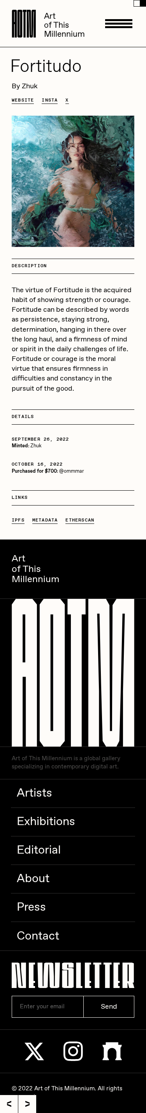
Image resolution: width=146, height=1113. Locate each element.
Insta (50, 100)
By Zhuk (25, 86)
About (33, 879)
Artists (34, 793)
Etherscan (79, 520)
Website (23, 100)
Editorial (39, 850)
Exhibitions (46, 822)
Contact (38, 936)
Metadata (45, 520)
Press (31, 907)
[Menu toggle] (118, 23)
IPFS (18, 520)
